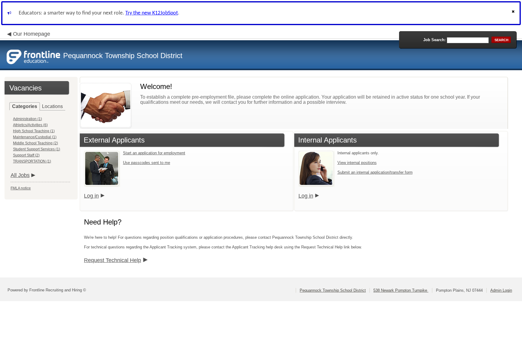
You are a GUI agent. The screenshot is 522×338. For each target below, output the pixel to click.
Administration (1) (27, 119)
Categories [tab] (24, 106)
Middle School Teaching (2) (35, 143)
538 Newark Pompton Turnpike (400, 290)
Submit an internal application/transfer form (375, 172)
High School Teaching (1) (34, 131)
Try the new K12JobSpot (151, 13)
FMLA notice (21, 188)
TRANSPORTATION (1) (32, 161)
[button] (514, 13)
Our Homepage (31, 34)
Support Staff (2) (26, 155)
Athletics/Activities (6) (30, 125)
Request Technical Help (112, 260)
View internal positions (357, 162)
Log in (91, 196)
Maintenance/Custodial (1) (34, 137)
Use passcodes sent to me (146, 162)
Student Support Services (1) (36, 149)
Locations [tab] (52, 106)
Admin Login (501, 290)
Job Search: (434, 40)
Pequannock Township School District (333, 290)
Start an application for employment (154, 153)
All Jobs (20, 175)
